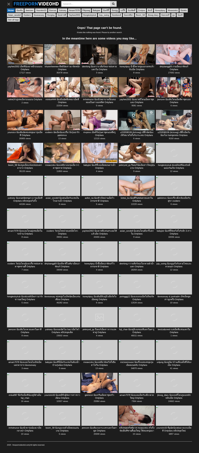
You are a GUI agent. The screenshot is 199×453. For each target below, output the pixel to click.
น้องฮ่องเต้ (116, 15)
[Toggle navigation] (10, 3)
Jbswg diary (153, 15)
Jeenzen (29, 10)
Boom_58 (140, 15)
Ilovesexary (39, 15)
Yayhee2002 (74, 15)
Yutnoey (62, 10)
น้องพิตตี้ (131, 10)
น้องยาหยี (62, 15)
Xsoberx (27, 15)
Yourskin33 (41, 10)
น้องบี (180, 15)
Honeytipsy (160, 10)
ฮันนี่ (150, 10)
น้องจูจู (115, 10)
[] (113, 4)
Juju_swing (104, 15)
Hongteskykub (89, 15)
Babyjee (96, 10)
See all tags (13, 19)
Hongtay (51, 15)
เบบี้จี (122, 10)
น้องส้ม (19, 10)
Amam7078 (74, 10)
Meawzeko (173, 10)
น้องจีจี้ (106, 10)
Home (11, 10)
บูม (173, 15)
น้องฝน (183, 10)
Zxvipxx (141, 10)
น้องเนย (52, 10)
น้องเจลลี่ (165, 15)
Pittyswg (86, 10)
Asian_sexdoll (14, 15)
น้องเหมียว (128, 15)
